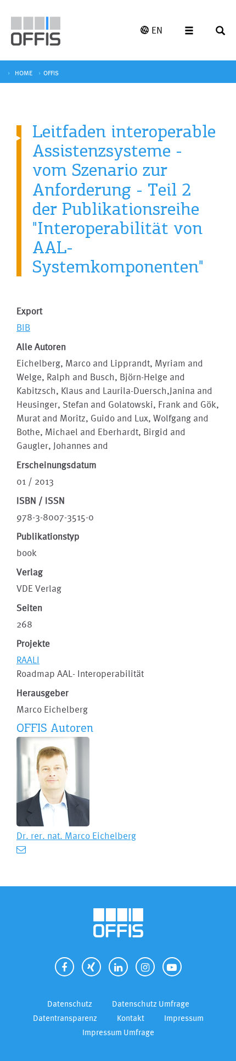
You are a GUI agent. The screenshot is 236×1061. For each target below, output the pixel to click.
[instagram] (145, 966)
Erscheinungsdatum (56, 464)
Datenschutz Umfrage (150, 1003)
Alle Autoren (41, 346)
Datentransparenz (65, 1018)
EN (156, 30)
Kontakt (130, 1018)
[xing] (91, 966)
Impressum (184, 1018)
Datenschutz (69, 1003)
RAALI (28, 659)
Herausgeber (42, 692)
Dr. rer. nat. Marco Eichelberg (76, 835)
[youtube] (172, 966)
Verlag (29, 571)
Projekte (33, 643)
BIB (23, 327)
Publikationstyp (48, 536)
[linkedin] (118, 966)
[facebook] (64, 966)
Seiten (29, 607)
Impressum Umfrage (118, 1032)
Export (29, 310)
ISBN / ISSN (40, 500)
